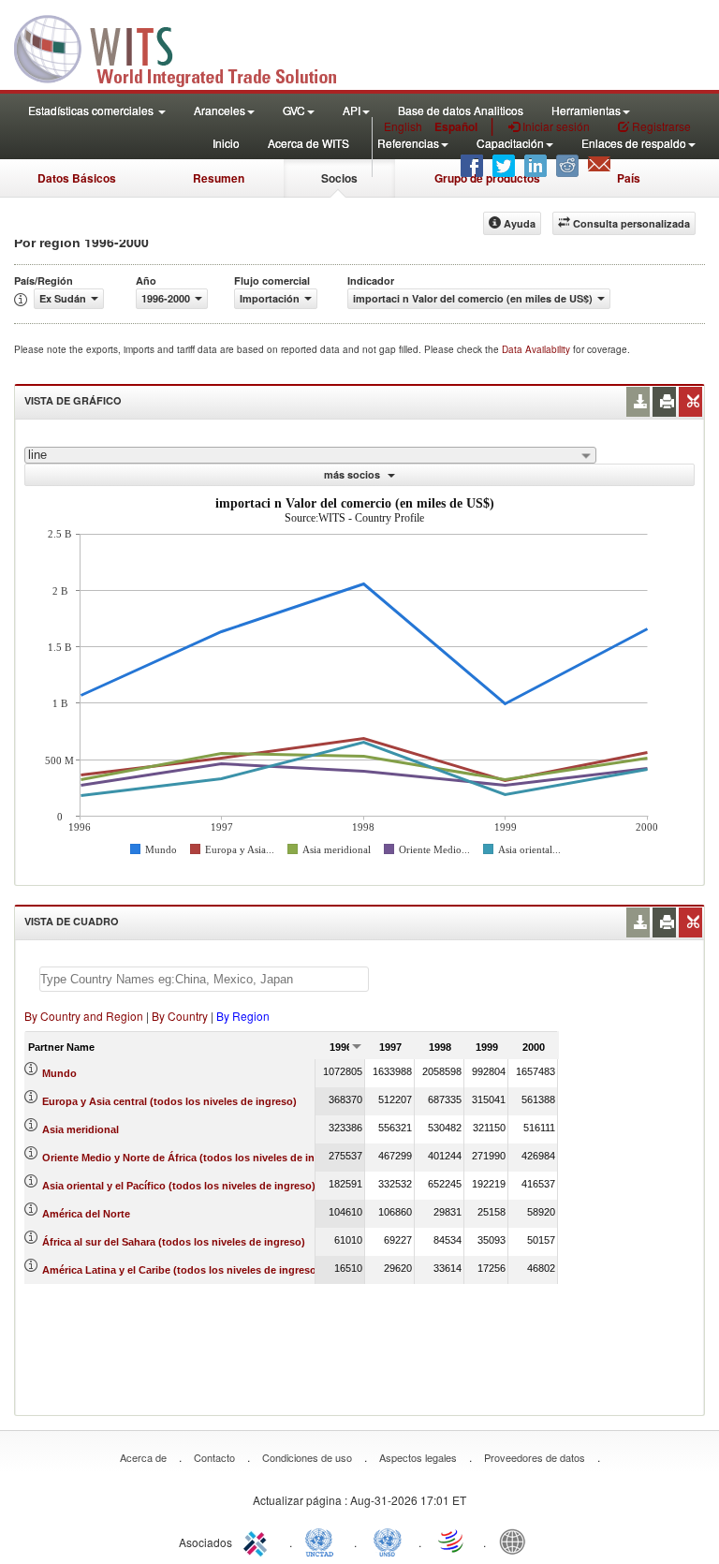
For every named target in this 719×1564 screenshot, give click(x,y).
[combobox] (310, 455)
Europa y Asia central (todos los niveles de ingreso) (169, 1101)
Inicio (226, 143)
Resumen (218, 178)
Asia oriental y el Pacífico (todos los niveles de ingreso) (178, 1185)
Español (455, 126)
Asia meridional (80, 1129)
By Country (180, 1016)
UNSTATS (387, 1540)
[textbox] (204, 979)
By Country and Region (83, 1016)
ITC (258, 1540)
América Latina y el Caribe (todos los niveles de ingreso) (181, 1270)
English (403, 126)
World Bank (517, 1540)
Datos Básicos (76, 178)
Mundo (59, 1073)
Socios (339, 178)
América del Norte (86, 1213)
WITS (187, 47)
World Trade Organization (452, 1540)
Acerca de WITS (308, 143)
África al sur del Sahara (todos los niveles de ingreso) (173, 1241)
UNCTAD (323, 1540)
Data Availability (537, 349)
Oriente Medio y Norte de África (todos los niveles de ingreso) (194, 1157)
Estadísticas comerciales (92, 110)
